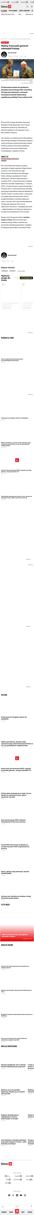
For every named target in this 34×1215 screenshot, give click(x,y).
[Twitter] (13, 1195)
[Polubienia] (3, 1206)
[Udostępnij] (31, 1206)
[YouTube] (21, 1195)
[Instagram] (24, 1195)
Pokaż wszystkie (21, 271)
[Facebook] (9, 1195)
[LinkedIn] (17, 1195)
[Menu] (32, 6)
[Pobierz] (25, 56)
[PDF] (12, 261)
